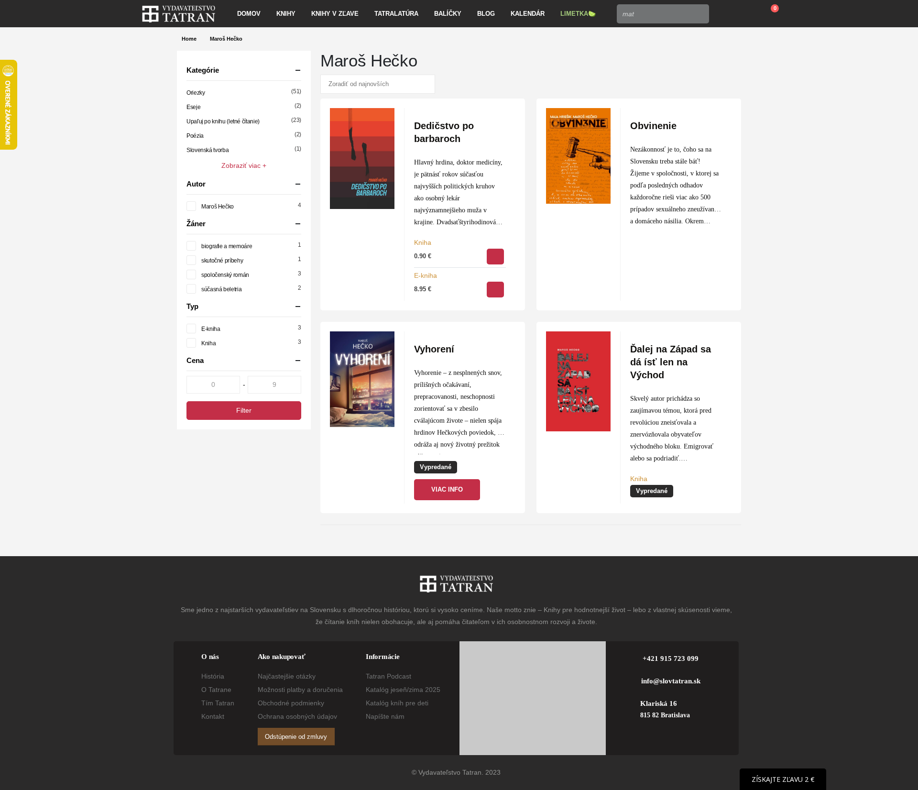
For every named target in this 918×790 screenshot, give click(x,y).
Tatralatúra (396, 13)
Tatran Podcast (388, 676)
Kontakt (212, 716)
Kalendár (528, 13)
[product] (362, 158)
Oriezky (195, 92)
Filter (243, 410)
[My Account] (723, 14)
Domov (249, 13)
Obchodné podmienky (291, 703)
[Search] (699, 13)
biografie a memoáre (226, 246)
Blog (486, 13)
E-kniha (425, 275)
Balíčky (447, 13)
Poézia (195, 135)
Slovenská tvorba (207, 150)
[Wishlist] (745, 14)
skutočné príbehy (222, 260)
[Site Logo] (178, 13)
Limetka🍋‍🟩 (578, 13)
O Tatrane (216, 689)
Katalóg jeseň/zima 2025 (403, 689)
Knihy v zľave (335, 13)
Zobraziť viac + (243, 165)
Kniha (422, 242)
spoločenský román (225, 275)
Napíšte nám (385, 716)
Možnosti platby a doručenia (300, 689)
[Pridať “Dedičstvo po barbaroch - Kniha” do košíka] (495, 256)
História (212, 676)
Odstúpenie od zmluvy (296, 736)
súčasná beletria (221, 289)
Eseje (193, 107)
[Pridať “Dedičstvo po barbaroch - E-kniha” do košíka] (495, 289)
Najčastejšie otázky (287, 676)
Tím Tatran (217, 703)
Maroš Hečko (217, 206)
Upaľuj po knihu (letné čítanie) (223, 121)
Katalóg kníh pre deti (397, 703)
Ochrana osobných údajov (297, 716)
